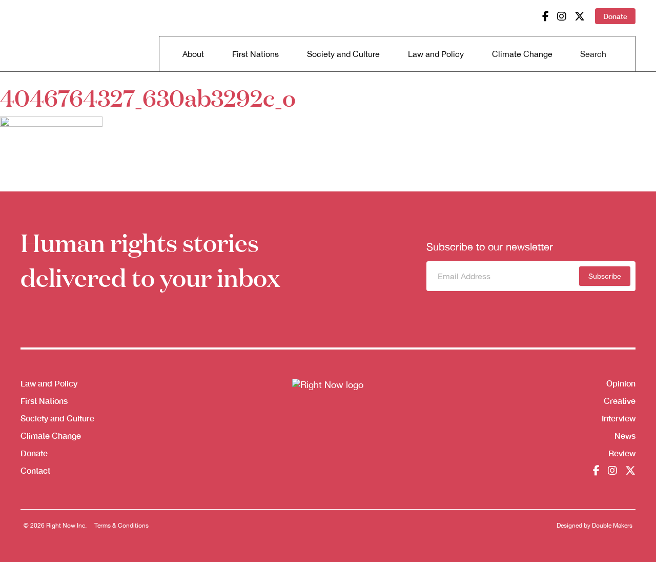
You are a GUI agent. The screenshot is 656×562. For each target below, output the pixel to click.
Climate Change (522, 54)
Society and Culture (343, 54)
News (625, 435)
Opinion (621, 383)
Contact (35, 470)
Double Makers (612, 525)
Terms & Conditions (121, 525)
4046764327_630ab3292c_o (148, 97)
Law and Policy (436, 54)
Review (622, 453)
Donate (615, 16)
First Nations (255, 54)
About (193, 54)
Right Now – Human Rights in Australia (60, 36)
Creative (620, 400)
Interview (619, 418)
